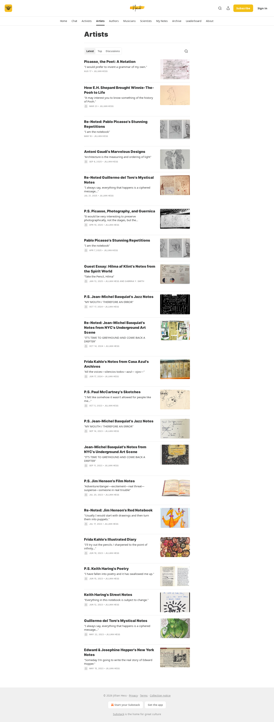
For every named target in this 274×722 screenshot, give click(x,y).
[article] (137, 69)
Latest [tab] (90, 51)
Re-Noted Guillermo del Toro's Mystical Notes (119, 179)
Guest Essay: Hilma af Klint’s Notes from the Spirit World (119, 268)
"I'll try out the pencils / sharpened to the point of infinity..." (115, 546)
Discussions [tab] (113, 51)
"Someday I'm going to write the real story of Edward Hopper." (118, 661)
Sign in (262, 8)
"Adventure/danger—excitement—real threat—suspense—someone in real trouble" (114, 488)
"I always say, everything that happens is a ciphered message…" (117, 189)
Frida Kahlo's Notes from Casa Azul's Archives (116, 364)
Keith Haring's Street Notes (108, 595)
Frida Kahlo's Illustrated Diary (110, 539)
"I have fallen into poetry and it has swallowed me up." (119, 574)
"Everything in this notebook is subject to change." (116, 600)
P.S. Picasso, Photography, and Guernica (119, 211)
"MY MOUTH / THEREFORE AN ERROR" (108, 302)
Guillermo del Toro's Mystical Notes (115, 621)
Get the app (155, 705)
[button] (63, 21)
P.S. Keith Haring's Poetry (106, 569)
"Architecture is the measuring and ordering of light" (117, 157)
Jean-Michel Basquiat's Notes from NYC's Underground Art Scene (115, 449)
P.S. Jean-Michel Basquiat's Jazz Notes (118, 297)
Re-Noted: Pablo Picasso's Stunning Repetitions (115, 124)
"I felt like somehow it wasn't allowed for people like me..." (117, 399)
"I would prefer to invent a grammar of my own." (115, 67)
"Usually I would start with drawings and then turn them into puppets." (116, 517)
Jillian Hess (101, 71)
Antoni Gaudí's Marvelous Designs (114, 152)
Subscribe (243, 8)
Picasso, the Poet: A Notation (110, 62)
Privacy (133, 695)
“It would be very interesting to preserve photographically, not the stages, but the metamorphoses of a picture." (110, 218)
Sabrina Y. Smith (134, 281)
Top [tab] (100, 51)
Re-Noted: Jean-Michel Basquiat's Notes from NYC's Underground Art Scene (115, 328)
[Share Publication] (228, 8)
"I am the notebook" (97, 132)
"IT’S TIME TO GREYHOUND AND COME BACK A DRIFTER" (114, 339)
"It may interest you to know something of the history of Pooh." (118, 99)
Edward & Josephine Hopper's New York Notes (119, 652)
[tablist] (103, 51)
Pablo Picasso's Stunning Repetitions (117, 240)
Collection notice (160, 695)
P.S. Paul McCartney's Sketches (112, 392)
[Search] (220, 8)
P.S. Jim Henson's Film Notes (109, 481)
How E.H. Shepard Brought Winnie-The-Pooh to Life (119, 90)
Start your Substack (127, 705)
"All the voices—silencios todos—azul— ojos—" (114, 371)
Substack (118, 714)
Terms (144, 695)
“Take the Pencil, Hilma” (99, 276)
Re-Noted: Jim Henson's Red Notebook (118, 510)
